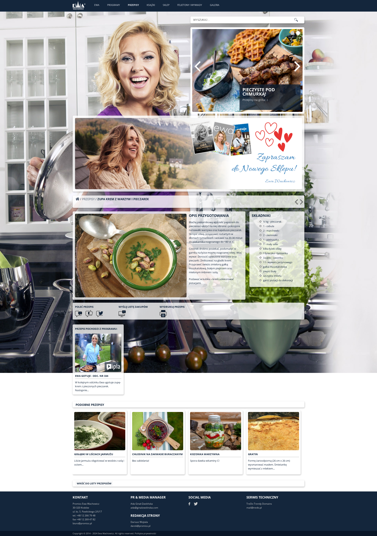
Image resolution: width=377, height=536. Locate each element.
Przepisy (133, 5)
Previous (197, 66)
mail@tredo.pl (254, 507)
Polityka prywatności (145, 533)
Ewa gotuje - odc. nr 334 (91, 376)
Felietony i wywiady (189, 5)
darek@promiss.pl (140, 526)
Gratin (253, 454)
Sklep (166, 5)
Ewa (96, 5)
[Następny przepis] (302, 203)
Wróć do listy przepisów (94, 483)
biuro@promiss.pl (82, 523)
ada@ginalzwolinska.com (144, 507)
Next (297, 66)
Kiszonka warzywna (205, 454)
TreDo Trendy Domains (259, 503)
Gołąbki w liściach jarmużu (93, 454)
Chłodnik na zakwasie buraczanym (157, 454)
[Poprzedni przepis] (297, 203)
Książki (151, 5)
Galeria (214, 5)
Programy (113, 5)
